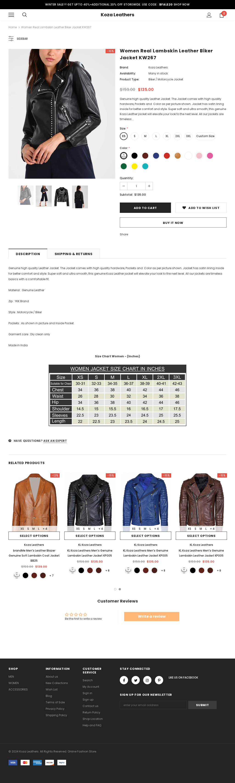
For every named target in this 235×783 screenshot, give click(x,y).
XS (124, 136)
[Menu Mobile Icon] (11, 15)
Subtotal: (126, 195)
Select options (34, 536)
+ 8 (107, 570)
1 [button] (115, 589)
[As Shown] (16, 575)
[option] (61, 114)
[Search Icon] (24, 15)
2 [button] (120, 589)
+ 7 (51, 575)
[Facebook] (124, 680)
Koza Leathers (117, 14)
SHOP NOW (182, 4)
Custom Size (205, 136)
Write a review (152, 616)
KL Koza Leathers (90, 545)
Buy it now (173, 223)
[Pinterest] (159, 680)
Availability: (128, 73)
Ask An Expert (55, 441)
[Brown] (34, 575)
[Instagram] (147, 680)
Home (12, 27)
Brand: (124, 67)
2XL (177, 136)
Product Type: (129, 79)
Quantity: (126, 178)
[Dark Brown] (42, 575)
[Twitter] (135, 680)
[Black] (25, 575)
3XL (188, 136)
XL (166, 136)
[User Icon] (209, 15)
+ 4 (45, 529)
